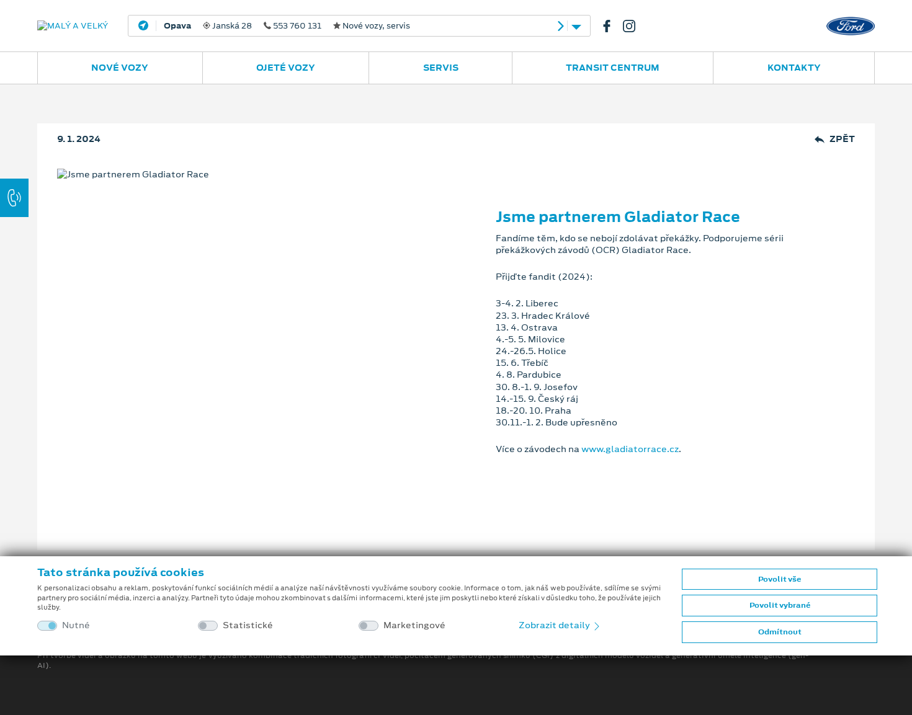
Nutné (76, 625)
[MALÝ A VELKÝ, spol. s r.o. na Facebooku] (612, 26)
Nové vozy (119, 67)
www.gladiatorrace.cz (630, 449)
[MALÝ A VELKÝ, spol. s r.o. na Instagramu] (634, 26)
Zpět (842, 139)
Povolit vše (779, 579)
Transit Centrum (612, 67)
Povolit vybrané (779, 605)
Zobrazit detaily (555, 625)
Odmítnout (780, 632)
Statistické (248, 625)
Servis (440, 67)
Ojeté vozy (285, 67)
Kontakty (794, 67)
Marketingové (414, 625)
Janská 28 (287, 26)
